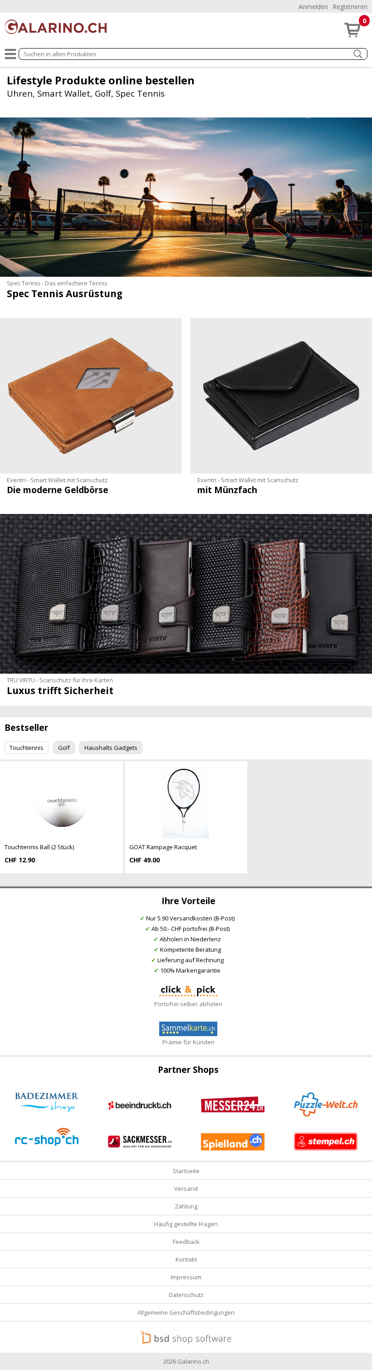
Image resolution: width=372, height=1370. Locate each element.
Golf (64, 748)
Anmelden (313, 6)
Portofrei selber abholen (188, 1004)
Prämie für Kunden (188, 1042)
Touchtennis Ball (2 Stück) (39, 847)
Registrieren (350, 6)
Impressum (186, 1277)
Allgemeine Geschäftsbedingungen (186, 1312)
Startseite (186, 1171)
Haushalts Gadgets (110, 748)
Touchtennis (27, 748)
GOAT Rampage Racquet (163, 847)
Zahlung (186, 1206)
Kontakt (186, 1259)
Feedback (186, 1242)
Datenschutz (186, 1295)
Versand (186, 1188)
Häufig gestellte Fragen (186, 1224)
